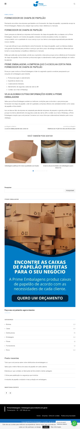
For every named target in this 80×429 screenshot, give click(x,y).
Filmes (40, 341)
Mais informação (56, 427)
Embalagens (40, 337)
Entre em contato (54, 416)
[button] (7, 155)
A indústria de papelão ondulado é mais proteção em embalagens (26, 379)
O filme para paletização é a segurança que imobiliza (21, 375)
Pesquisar (8, 187)
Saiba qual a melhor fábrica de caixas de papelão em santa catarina (26, 366)
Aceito (46, 427)
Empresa (45, 416)
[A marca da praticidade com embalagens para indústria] (58, 151)
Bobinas (40, 324)
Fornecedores (40, 346)
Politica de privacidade (68, 416)
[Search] (74, 4)
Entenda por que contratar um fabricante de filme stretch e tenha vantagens (28, 371)
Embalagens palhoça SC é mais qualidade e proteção (22, 166)
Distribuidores (40, 333)
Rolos (40, 350)
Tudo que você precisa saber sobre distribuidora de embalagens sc (26, 362)
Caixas (40, 328)
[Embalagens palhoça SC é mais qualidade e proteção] (22, 151)
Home (39, 416)
